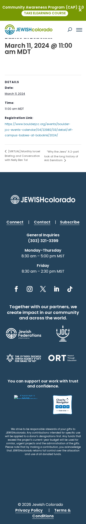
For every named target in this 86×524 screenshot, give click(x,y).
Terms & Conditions (51, 513)
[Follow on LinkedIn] (56, 289)
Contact (42, 222)
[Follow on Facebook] (16, 289)
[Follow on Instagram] (29, 289)
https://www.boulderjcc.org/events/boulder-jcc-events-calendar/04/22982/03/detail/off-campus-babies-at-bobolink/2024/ (39, 130)
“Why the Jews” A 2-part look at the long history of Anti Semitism (61, 156)
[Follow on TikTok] (69, 289)
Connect (14, 222)
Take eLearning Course (45, 13)
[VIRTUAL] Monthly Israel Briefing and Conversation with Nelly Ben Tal (22, 155)
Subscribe (70, 222)
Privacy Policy (29, 510)
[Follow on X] (43, 289)
